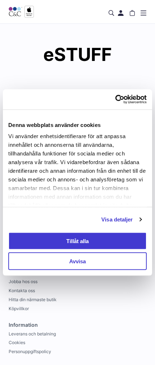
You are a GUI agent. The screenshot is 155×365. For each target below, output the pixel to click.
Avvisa (77, 261)
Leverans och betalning (32, 334)
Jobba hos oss (23, 281)
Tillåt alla (77, 241)
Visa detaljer (117, 219)
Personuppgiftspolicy (30, 351)
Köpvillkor (19, 308)
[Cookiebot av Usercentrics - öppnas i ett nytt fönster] (115, 99)
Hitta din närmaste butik (33, 299)
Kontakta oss (22, 290)
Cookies (17, 342)
